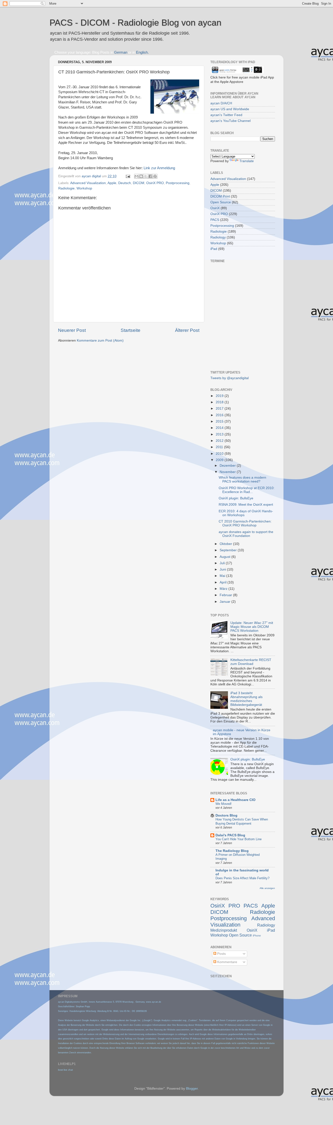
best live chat (65, 1069)
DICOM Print (220, 196)
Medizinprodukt (223, 930)
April (223, 582)
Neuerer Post (72, 330)
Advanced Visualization (88, 183)
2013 (220, 434)
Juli (223, 563)
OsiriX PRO (155, 183)
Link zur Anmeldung (159, 168)
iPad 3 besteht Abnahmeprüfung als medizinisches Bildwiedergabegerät (246, 699)
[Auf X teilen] (145, 176)
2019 (220, 396)
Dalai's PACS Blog (230, 835)
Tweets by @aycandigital (229, 378)
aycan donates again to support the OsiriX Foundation (246, 534)
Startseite (130, 330)
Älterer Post (187, 330)
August (225, 557)
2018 (220, 402)
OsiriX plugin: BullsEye (236, 498)
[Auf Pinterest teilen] (155, 176)
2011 (220, 447)
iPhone (257, 935)
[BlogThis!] (141, 176)
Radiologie (66, 188)
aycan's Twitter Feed (226, 115)
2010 (220, 453)
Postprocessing (177, 183)
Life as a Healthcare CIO (235, 800)
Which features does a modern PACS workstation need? (242, 479)
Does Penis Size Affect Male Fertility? (242, 878)
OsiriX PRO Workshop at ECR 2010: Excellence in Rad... (246, 490)
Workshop (84, 188)
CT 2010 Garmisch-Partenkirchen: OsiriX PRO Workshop (245, 523)
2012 (220, 441)
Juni (223, 569)
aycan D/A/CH (221, 103)
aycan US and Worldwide (229, 109)
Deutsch (124, 183)
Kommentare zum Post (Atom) (100, 340)
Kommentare (226, 962)
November (228, 472)
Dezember (228, 465)
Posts (221, 954)
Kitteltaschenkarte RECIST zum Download (250, 662)
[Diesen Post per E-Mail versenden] (136, 176)
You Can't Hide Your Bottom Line (238, 839)
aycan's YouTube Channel (230, 121)
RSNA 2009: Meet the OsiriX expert (246, 504)
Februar (226, 595)
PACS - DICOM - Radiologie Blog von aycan (135, 23)
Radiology (218, 237)
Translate (246, 161)
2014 (220, 428)
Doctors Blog (226, 815)
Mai (223, 576)
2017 (220, 408)
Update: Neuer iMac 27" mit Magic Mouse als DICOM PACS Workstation (251, 626)
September (229, 550)
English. (142, 52)
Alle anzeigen (267, 888)
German (120, 52)
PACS (214, 220)
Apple (112, 183)
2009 (220, 460)
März (224, 589)
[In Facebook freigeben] (150, 176)
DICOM (138, 183)
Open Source (220, 202)
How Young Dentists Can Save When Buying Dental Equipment (241, 821)
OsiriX (215, 208)
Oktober (226, 544)
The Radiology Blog (232, 851)
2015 (220, 421)
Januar (225, 601)
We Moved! (223, 804)
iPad (213, 249)
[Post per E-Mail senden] (127, 176)
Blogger (192, 1088)
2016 (220, 415)
